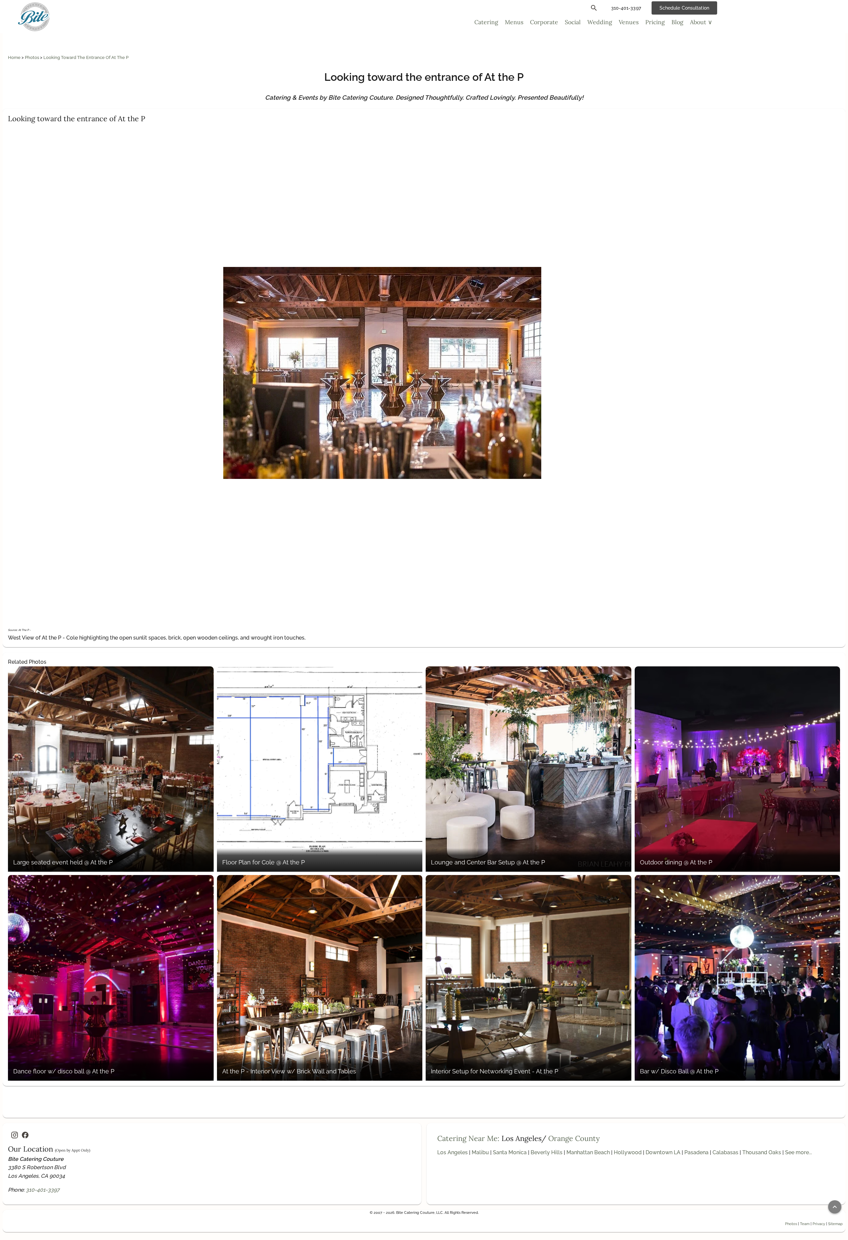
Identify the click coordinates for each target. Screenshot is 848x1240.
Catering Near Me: (468, 1138)
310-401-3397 (43, 1190)
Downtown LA (663, 1152)
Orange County (574, 1138)
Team (805, 1223)
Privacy (819, 1223)
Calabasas (725, 1152)
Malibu (480, 1152)
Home (15, 57)
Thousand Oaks (761, 1152)
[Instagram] (14, 1135)
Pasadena (696, 1152)
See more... (798, 1152)
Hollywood (628, 1152)
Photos (32, 57)
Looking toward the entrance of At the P (86, 57)
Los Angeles (452, 1152)
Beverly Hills (546, 1152)
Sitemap (835, 1223)
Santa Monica (510, 1152)
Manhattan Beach (588, 1152)
